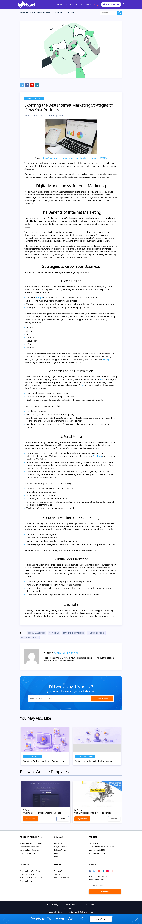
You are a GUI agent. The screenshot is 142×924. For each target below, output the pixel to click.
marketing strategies (73, 633)
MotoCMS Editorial (33, 115)
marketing (54, 633)
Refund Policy (89, 904)
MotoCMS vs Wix (27, 874)
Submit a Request (61, 877)
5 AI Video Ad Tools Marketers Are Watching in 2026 (45, 761)
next (74, 827)
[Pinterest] (32, 85)
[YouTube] (99, 871)
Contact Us (58, 871)
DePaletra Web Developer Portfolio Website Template (93, 811)
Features (69, 4)
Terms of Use (71, 904)
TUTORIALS (38, 13)
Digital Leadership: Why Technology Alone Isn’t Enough (97, 761)
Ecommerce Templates (29, 846)
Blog (96, 4)
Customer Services (28, 853)
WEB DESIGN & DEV (26, 13)
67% (101, 379)
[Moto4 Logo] (27, 4)
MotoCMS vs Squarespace (31, 877)
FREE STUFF (60, 13)
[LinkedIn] (37, 85)
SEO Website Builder (97, 853)
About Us (58, 843)
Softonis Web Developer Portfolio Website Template (42, 811)
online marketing (29, 637)
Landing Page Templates (30, 850)
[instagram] (107, 871)
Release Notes (60, 850)
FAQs (56, 853)
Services (88, 4)
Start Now (100, 919)
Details (63, 818)
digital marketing (36, 633)
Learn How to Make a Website (101, 846)
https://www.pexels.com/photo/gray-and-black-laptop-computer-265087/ (74, 158)
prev (68, 827)
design (39, 297)
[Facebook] (27, 85)
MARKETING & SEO (49, 13)
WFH (67, 13)
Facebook (97, 456)
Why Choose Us (60, 846)
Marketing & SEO (34, 98)
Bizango (106, 359)
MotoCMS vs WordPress (30, 871)
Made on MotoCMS (97, 850)
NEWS (73, 13)
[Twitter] (22, 85)
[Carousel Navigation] (71, 827)
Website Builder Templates (31, 843)
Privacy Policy (52, 904)
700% (82, 385)
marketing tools (96, 633)
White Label (93, 843)
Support (57, 874)
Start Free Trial (112, 4)
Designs (59, 4)
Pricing (79, 4)
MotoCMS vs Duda (28, 881)
